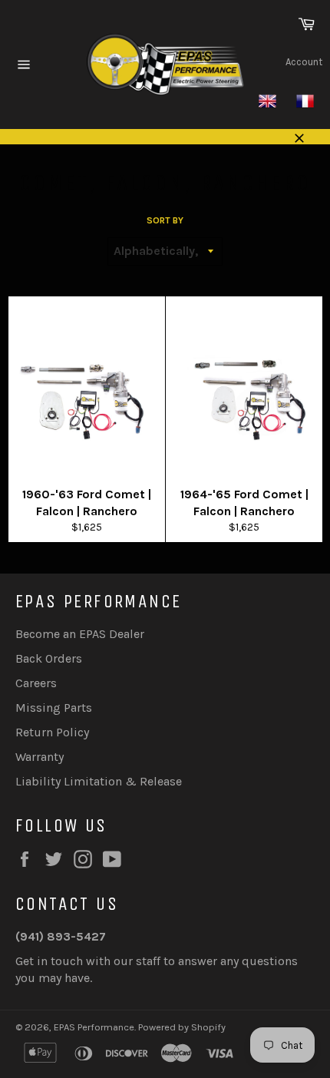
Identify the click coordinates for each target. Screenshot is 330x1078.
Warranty (39, 756)
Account (303, 62)
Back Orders (48, 658)
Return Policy (52, 732)
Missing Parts (53, 707)
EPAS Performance (94, 1027)
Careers (36, 683)
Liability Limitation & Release (98, 781)
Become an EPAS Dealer (79, 634)
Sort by (165, 220)
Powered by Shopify (182, 1027)
